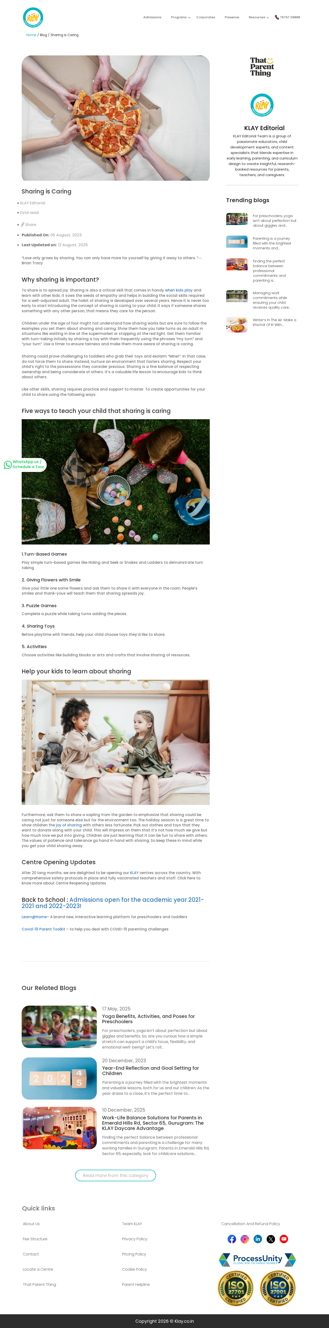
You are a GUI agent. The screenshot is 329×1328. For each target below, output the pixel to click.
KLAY (134, 872)
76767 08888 (289, 17)
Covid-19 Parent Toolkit (43, 929)
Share (30, 224)
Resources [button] (257, 17)
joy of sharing (69, 825)
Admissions (152, 17)
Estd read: (29, 212)
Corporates (205, 17)
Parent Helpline (136, 1284)
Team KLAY (132, 1224)
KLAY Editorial (32, 203)
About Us (31, 1224)
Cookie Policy (134, 1269)
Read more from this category (115, 1175)
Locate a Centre (38, 1269)
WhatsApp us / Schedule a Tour (28, 464)
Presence (232, 17)
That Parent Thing (39, 1284)
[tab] (65, 1224)
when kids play (179, 290)
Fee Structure (35, 1239)
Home (31, 35)
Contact (31, 1254)
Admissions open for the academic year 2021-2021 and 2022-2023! (113, 903)
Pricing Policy (134, 1254)
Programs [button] (179, 17)
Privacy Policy (134, 1239)
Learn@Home (34, 916)
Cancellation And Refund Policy (250, 1224)
